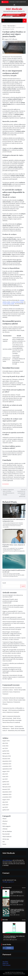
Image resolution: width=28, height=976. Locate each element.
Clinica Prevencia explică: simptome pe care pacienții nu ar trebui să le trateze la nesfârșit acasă (13, 623)
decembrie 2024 (6, 792)
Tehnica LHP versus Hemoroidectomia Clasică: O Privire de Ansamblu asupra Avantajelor (12, 607)
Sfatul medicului (6, 836)
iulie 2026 (5, 743)
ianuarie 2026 (6, 758)
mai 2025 (5, 779)
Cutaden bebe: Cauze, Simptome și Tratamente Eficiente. (13, 702)
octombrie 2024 (6, 797)
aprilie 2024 (5, 810)
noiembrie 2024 (6, 794)
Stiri (3, 842)
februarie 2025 (6, 787)
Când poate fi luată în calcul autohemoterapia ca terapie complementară (10, 601)
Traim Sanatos (6, 965)
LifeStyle (4, 829)
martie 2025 (5, 784)
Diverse (4, 824)
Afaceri (4, 818)
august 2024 (6, 799)
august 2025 (5, 771)
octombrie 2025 (6, 766)
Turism (4, 844)
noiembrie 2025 (6, 764)
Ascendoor (10, 974)
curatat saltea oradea (8, 303)
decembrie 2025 (6, 761)
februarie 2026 (6, 756)
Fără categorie (6, 826)
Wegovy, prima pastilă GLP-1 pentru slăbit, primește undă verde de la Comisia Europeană (13, 613)
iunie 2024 (5, 805)
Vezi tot (23, 887)
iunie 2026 (5, 746)
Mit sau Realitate (7, 831)
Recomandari (5, 484)
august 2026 (6, 741)
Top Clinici (5, 961)
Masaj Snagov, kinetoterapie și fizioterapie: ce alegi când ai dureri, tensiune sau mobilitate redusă (12, 633)
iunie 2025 (5, 776)
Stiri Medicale (14, 9)
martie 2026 (5, 753)
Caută (4, 583)
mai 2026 (5, 748)
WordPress (22, 974)
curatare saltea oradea (17, 302)
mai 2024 (5, 807)
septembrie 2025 (7, 769)
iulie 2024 (5, 802)
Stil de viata (5, 839)
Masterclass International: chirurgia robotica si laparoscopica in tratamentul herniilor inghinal (13, 677)
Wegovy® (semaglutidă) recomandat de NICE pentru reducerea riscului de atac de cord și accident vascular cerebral (13, 651)
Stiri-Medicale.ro (7, 860)
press (15, 39)
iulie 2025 (5, 774)
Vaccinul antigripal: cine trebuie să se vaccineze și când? (16, 892)
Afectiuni (4, 821)
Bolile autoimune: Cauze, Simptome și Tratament (14, 692)
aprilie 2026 (5, 751)
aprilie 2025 (5, 782)
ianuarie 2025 (6, 789)
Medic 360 (5, 963)
